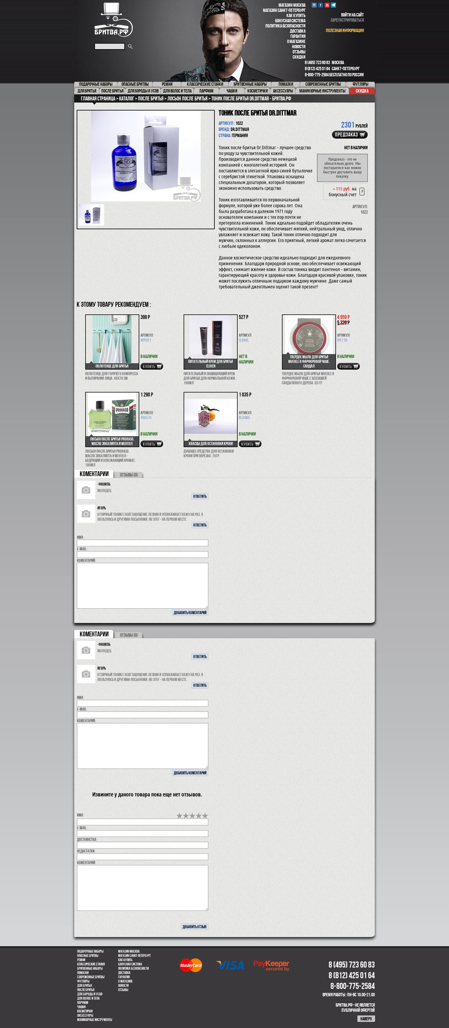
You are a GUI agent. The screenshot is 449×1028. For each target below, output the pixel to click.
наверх (366, 1018)
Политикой (233, 581)
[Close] (309, 408)
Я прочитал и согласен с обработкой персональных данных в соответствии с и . (226, 581)
